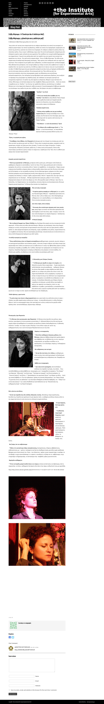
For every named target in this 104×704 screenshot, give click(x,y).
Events (25, 10)
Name (37, 676)
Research (26, 15)
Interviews (11, 13)
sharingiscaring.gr (91, 701)
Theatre (26, 2)
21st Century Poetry (13, 8)
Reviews (26, 11)
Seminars (26, 13)
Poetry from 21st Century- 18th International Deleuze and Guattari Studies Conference (84, 47)
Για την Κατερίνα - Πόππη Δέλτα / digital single (85, 61)
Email (37, 681)
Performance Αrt (28, 4)
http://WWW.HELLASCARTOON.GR (25, 649)
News (10, 6)
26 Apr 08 (11, 617)
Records (26, 8)
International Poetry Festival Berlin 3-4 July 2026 (85, 54)
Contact (10, 15)
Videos (10, 11)
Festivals (26, 6)
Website (37, 685)
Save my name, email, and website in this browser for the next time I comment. (34, 690)
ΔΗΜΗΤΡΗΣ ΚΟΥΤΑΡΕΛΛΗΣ (22, 647)
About (10, 4)
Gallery (10, 10)
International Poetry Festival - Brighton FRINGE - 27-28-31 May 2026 (85, 68)
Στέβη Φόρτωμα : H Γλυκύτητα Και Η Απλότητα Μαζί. (26, 34)
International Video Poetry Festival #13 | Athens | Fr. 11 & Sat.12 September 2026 (85, 39)
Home (10, 2)
